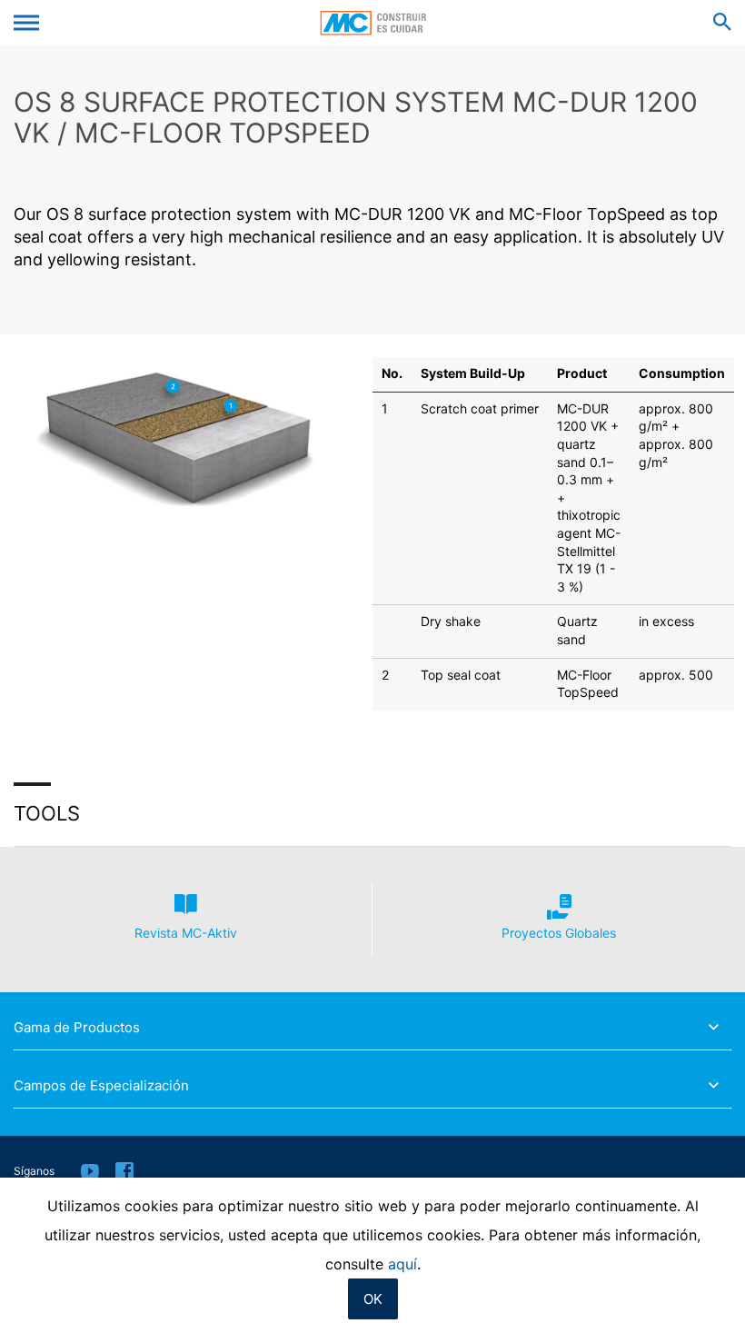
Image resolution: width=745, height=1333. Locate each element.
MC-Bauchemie (373, 22)
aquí (402, 1264)
